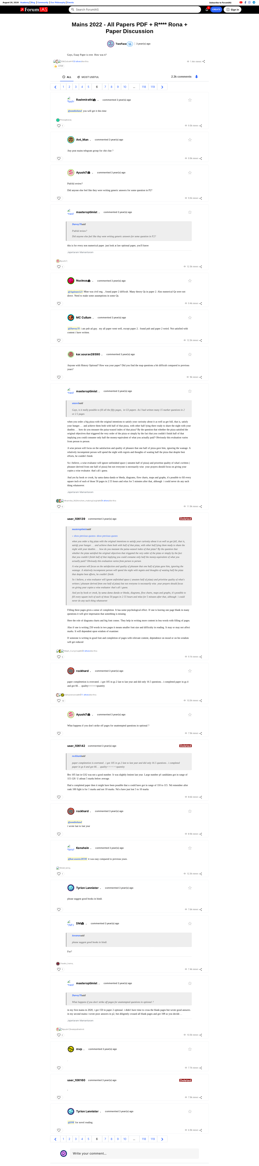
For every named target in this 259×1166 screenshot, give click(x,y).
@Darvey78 (74, 328)
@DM (71, 1122)
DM (78, 923)
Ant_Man (82, 139)
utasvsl (75, 403)
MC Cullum (83, 317)
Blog (33, 2)
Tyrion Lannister (87, 888)
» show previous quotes (83, 536)
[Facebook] (245, 2)
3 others (86, 651)
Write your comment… (90, 1153)
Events (70, 2)
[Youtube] (240, 2)
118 (144, 87)
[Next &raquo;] (162, 86)
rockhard (82, 671)
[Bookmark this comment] (190, 100)
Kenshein (82, 848)
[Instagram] (249, 2)
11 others (85, 695)
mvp (79, 1049)
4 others (105, 501)
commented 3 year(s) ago (117, 99)
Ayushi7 (81, 172)
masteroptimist (86, 212)
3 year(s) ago (143, 43)
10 (124, 87)
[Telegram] (254, 2)
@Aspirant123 (75, 291)
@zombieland (75, 111)
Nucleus (81, 280)
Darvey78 (77, 224)
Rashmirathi (84, 99)
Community (43, 2)
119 (153, 87)
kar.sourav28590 (88, 354)
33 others (77, 61)
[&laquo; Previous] (55, 86)
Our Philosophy (57, 2)
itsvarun (76, 935)
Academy (24, 2)
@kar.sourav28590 (77, 859)
